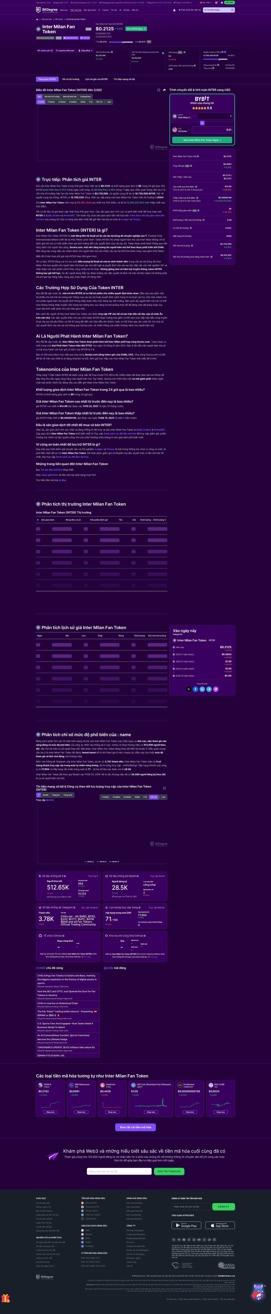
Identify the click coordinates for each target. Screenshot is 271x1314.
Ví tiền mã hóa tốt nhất (45, 1250)
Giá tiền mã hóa (42, 1262)
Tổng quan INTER (47, 79)
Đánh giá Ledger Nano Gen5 (93, 1266)
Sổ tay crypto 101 (43, 1207)
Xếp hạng (59, 19)
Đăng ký (223, 1206)
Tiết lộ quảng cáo (227, 1299)
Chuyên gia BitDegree (135, 1234)
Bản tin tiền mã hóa (44, 1211)
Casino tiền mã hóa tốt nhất (48, 1254)
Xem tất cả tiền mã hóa (135, 1127)
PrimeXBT (69, 215)
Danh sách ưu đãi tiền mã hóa (120, 433)
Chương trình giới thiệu (135, 1246)
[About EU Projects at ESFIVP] (182, 1264)
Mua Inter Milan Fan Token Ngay (201, 140)
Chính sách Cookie (210, 1299)
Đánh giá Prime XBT (134, 1211)
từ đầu (62, 480)
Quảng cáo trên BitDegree (137, 1250)
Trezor (136, 219)
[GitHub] (214, 1240)
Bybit (49, 215)
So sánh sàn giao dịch (45, 1246)
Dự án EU (130, 1242)
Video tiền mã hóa (44, 1223)
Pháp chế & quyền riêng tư (189, 1299)
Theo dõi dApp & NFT (45, 1266)
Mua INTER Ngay (135, 29)
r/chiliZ (41, 968)
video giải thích (49, 475)
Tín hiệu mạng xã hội (124, 79)
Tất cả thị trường (71, 79)
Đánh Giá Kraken (133, 1207)
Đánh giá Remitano (134, 1219)
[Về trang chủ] (38, 19)
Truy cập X (93, 876)
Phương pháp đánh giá (135, 1238)
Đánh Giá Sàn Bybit (134, 1203)
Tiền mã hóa (46, 19)
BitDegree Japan (133, 1258)
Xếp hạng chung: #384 (45, 38)
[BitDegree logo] (44, 1277)
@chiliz (50, 800)
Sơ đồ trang (172, 1299)
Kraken (57, 215)
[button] (183, 2)
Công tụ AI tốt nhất (44, 1258)
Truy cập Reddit (157, 876)
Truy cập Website (157, 907)
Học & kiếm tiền (43, 1203)
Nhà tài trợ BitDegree (135, 1254)
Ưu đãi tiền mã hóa (44, 1227)
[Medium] (199, 1240)
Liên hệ (129, 1266)
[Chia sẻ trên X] (189, 689)
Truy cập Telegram (89, 907)
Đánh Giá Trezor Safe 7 (91, 1262)
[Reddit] (209, 1240)
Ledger (125, 219)
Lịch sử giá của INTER (96, 79)
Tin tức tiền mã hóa (51, 469)
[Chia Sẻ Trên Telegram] (209, 689)
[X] (174, 1240)
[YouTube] (184, 1240)
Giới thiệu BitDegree (135, 1230)
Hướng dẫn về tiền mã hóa (47, 1215)
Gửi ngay (87, 957)
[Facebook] (189, 1240)
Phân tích (50, 1112)
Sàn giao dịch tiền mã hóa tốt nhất (50, 1242)
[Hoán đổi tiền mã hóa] (202, 123)
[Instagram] (204, 1240)
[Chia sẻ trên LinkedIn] (202, 689)
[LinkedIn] (194, 1240)
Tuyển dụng (131, 1262)
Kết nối (229, 2)
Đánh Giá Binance (133, 1215)
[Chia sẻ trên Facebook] (195, 689)
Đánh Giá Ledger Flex (90, 1258)
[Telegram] (179, 1240)
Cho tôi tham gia (169, 1171)
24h (180, 52)
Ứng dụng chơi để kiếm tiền (48, 1231)
